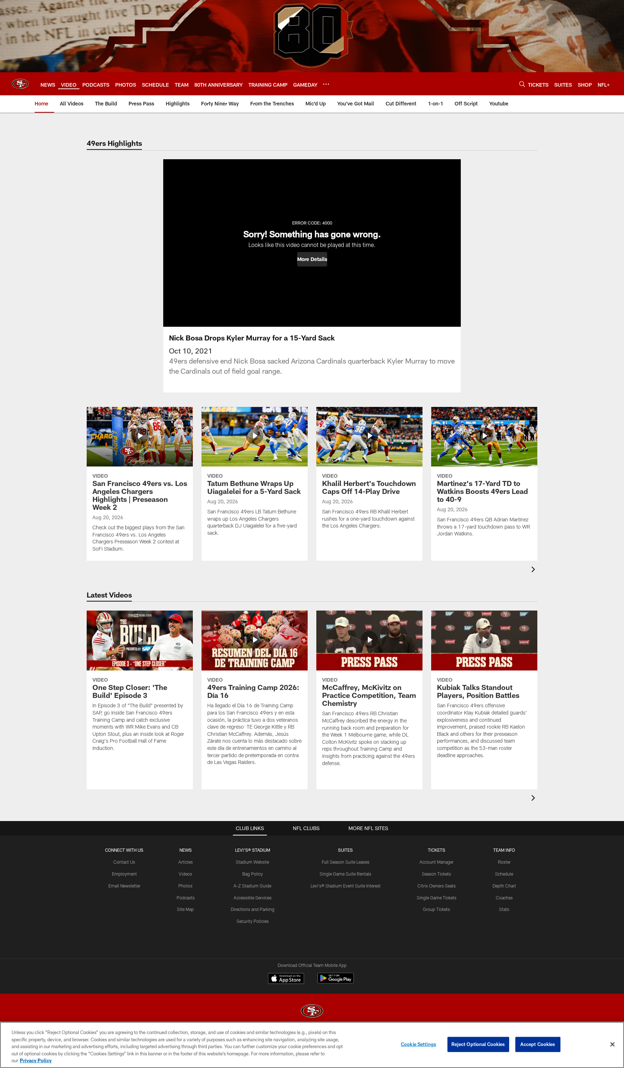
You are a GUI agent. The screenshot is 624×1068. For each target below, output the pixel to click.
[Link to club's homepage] (20, 83)
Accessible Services (253, 897)
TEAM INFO (504, 849)
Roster (504, 861)
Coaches (504, 897)
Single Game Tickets (436, 897)
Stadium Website (252, 861)
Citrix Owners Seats (436, 885)
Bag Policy (252, 873)
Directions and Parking (252, 909)
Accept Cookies (537, 1044)
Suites (345, 849)
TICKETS (436, 849)
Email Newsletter (124, 885)
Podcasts (186, 897)
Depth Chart (504, 885)
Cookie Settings (418, 1044)
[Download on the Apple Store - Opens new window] (286, 979)
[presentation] (534, 570)
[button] (312, 259)
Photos (185, 885)
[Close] (612, 1044)
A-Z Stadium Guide (252, 885)
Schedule (504, 873)
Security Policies (253, 921)
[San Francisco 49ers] (312, 1011)
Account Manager (437, 861)
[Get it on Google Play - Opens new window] (335, 982)
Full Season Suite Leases (345, 861)
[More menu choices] (326, 84)
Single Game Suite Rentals (345, 873)
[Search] (522, 84)
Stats (504, 909)
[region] (312, 1045)
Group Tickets (436, 909)
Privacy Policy (36, 1060)
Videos (185, 873)
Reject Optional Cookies (478, 1044)
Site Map (185, 909)
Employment (124, 873)
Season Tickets (436, 873)
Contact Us (124, 861)
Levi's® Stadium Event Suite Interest (346, 885)
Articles (185, 861)
